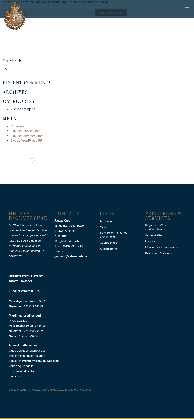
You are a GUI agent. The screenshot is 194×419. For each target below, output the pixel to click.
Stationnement (109, 248)
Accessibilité (153, 235)
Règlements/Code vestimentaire (157, 227)
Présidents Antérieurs (159, 253)
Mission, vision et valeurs (161, 247)
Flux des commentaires (27, 136)
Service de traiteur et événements (113, 234)
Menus (104, 227)
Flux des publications (25, 131)
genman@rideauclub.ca (70, 256)
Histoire (150, 241)
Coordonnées (108, 242)
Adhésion (106, 221)
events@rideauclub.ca (37, 360)
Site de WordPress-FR (26, 140)
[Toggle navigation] (186, 9)
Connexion (17, 126)
